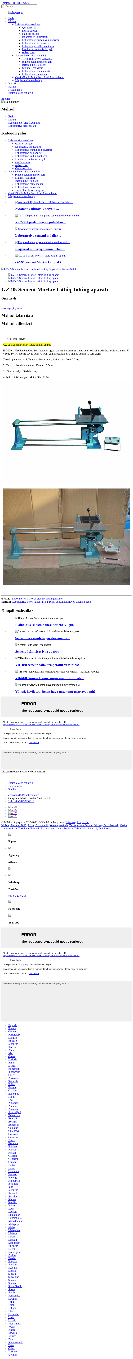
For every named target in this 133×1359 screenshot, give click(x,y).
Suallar (12, 86)
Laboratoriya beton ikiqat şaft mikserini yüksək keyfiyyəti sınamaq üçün (51, 601)
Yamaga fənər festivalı (81, 825)
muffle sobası (29, 30)
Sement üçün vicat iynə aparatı (37, 651)
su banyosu (28, 52)
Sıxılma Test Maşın (32, 67)
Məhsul (12, 21)
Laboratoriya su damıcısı (35, 43)
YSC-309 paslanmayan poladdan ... (40, 222)
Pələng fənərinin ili (38, 825)
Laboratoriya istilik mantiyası (38, 46)
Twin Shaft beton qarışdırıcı (37, 58)
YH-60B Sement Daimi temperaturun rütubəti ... (49, 678)
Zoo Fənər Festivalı (28, 828)
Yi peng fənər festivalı (106, 825)
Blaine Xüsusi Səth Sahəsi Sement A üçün (44, 625)
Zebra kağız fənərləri (85, 828)
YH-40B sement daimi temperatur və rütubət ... (48, 665)
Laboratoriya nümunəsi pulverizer (40, 39)
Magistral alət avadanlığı (28, 80)
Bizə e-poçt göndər (11, 308)
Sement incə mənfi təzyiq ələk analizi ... (42, 638)
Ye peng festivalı (59, 825)
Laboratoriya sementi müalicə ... (38, 235)
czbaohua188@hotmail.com (23, 795)
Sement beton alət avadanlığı (31, 55)
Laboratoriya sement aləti (36, 71)
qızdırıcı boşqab (30, 33)
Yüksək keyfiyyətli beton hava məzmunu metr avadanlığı (55, 691)
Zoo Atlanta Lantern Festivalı (57, 828)
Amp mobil (83, 822)
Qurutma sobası (30, 27)
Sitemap (70, 822)
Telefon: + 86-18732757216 (16, 2)
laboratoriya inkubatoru (35, 36)
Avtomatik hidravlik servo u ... (37, 209)
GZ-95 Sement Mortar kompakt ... (39, 262)
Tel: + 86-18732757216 (21, 801)
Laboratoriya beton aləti (35, 74)
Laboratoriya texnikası (27, 24)
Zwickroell (104, 828)
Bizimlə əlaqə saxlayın (20, 92)
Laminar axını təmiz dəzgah (37, 49)
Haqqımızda (15, 89)
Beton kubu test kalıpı (34, 64)
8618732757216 (17, 895)
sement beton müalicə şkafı (37, 61)
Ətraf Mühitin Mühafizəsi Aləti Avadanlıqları (39, 77)
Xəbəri (12, 83)
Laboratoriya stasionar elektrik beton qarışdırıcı (37, 598)
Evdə (11, 18)
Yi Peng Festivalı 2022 (13, 825)
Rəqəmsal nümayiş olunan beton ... (40, 249)
